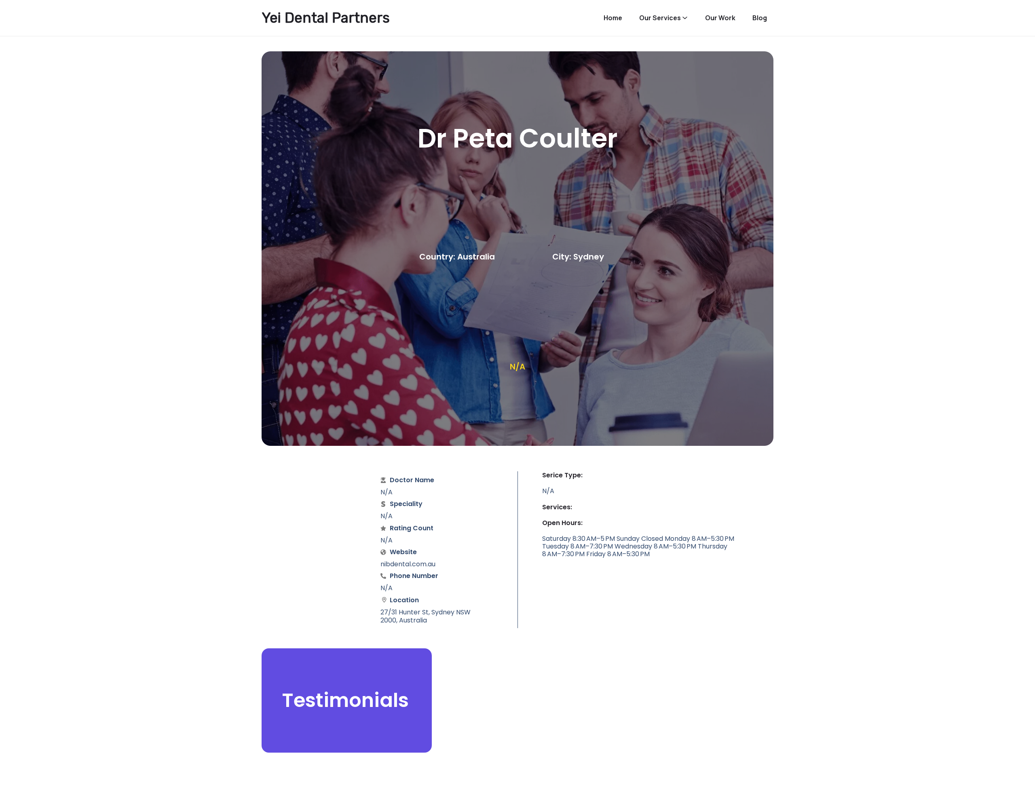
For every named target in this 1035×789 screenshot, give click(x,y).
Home (613, 18)
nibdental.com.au (407, 564)
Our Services (660, 18)
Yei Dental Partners (326, 17)
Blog (759, 18)
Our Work (720, 18)
